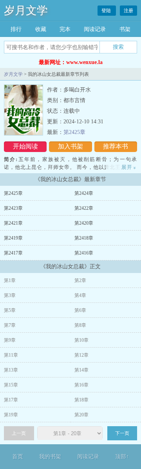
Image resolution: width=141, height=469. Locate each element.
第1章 (10, 280)
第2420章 (83, 223)
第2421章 (13, 223)
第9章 (10, 340)
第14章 (81, 370)
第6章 (80, 310)
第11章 (11, 355)
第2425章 (74, 132)
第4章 (80, 295)
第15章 (11, 385)
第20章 (81, 415)
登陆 (106, 10)
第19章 (11, 415)
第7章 (10, 325)
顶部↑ (122, 457)
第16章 (81, 385)
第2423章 (13, 208)
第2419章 (13, 238)
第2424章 (83, 193)
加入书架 (70, 146)
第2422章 (83, 208)
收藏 (40, 29)
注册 (128, 10)
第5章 (10, 310)
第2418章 (83, 238)
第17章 (11, 400)
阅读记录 (95, 29)
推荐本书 (115, 146)
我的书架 (50, 457)
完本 (65, 29)
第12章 (81, 355)
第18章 (81, 400)
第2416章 (83, 253)
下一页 (122, 433)
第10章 (81, 340)
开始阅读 (25, 146)
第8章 (80, 325)
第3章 (10, 295)
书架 (124, 29)
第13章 (11, 370)
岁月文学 (26, 10)
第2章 (80, 280)
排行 (16, 29)
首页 (17, 457)
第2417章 (13, 253)
